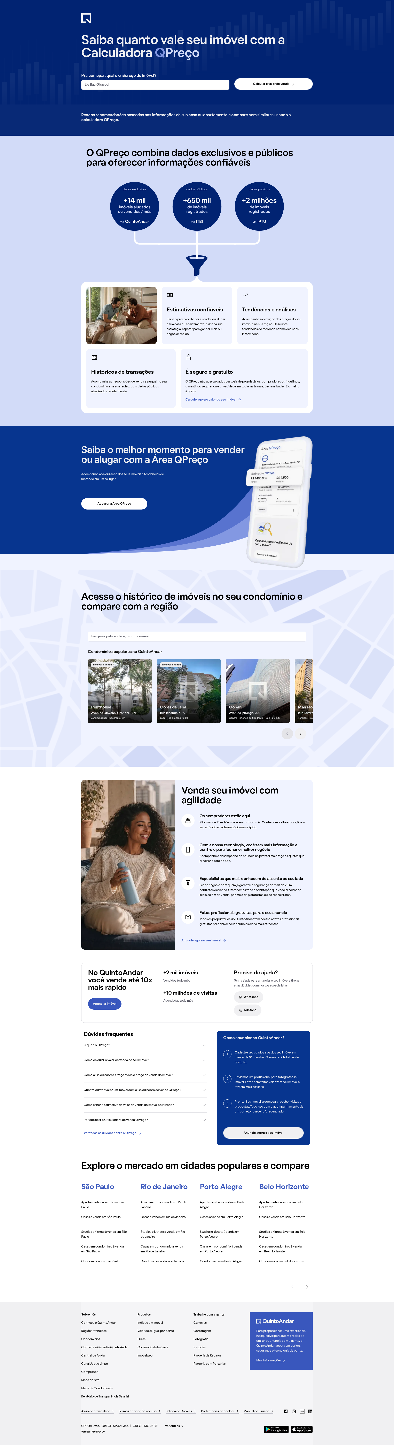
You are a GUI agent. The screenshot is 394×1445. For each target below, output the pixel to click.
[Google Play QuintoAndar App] (276, 1429)
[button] (145, 1045)
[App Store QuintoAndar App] (302, 1429)
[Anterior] (287, 733)
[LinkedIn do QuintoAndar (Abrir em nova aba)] (310, 1411)
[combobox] (155, 84)
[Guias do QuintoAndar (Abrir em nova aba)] (302, 1411)
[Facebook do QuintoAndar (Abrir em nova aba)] (285, 1411)
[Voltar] (292, 1287)
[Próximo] (300, 733)
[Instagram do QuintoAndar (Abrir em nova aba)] (293, 1411)
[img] (120, 691)
